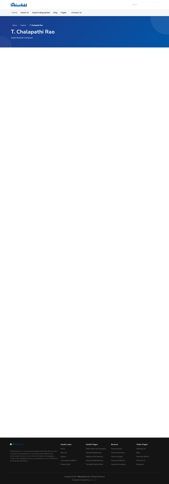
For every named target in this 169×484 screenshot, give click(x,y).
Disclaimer (140, 464)
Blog (55, 12)
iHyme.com (93, 480)
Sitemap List (141, 449)
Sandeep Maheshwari (94, 452)
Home (14, 12)
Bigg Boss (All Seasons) (94, 456)
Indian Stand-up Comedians (96, 449)
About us (64, 452)
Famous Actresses (118, 452)
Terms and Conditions (68, 460)
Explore (23, 25)
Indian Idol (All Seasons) (94, 460)
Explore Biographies (41, 12)
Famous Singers (117, 456)
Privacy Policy (65, 464)
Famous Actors (116, 449)
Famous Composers (118, 464)
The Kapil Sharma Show (94, 464)
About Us (25, 12)
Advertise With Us (142, 456)
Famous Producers (118, 460)
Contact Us (76, 12)
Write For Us (140, 460)
